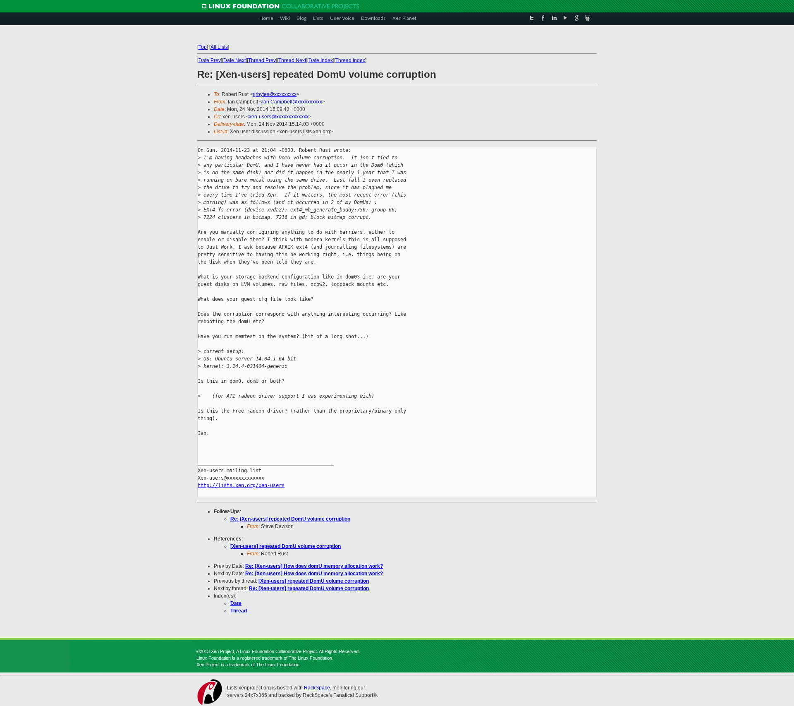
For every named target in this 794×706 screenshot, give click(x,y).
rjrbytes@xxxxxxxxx (275, 94)
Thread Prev (262, 60)
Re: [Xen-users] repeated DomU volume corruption (290, 519)
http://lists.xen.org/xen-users (241, 485)
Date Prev (209, 60)
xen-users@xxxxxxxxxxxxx (279, 117)
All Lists (219, 47)
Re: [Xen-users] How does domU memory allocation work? (314, 566)
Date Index (321, 60)
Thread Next (292, 60)
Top (202, 47)
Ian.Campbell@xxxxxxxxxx (292, 102)
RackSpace (317, 688)
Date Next (234, 60)
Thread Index (350, 60)
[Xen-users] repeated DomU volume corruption (285, 546)
